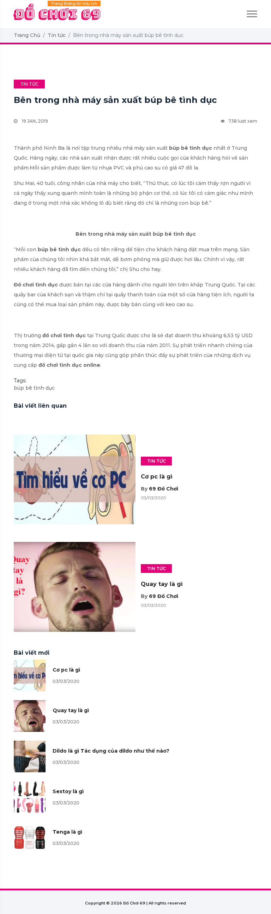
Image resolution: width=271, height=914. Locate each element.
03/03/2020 (66, 681)
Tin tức (57, 35)
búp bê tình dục (34, 388)
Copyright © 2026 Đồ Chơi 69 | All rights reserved (135, 903)
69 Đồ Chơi (163, 489)
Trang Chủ (27, 35)
